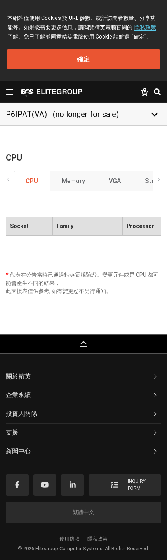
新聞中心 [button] (18, 451)
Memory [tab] (73, 181)
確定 (83, 59)
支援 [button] (12, 432)
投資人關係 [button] (21, 413)
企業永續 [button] (18, 395)
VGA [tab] (115, 181)
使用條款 (69, 539)
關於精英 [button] (18, 376)
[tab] (83, 376)
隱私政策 (145, 27)
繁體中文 (83, 512)
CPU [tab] (32, 181)
